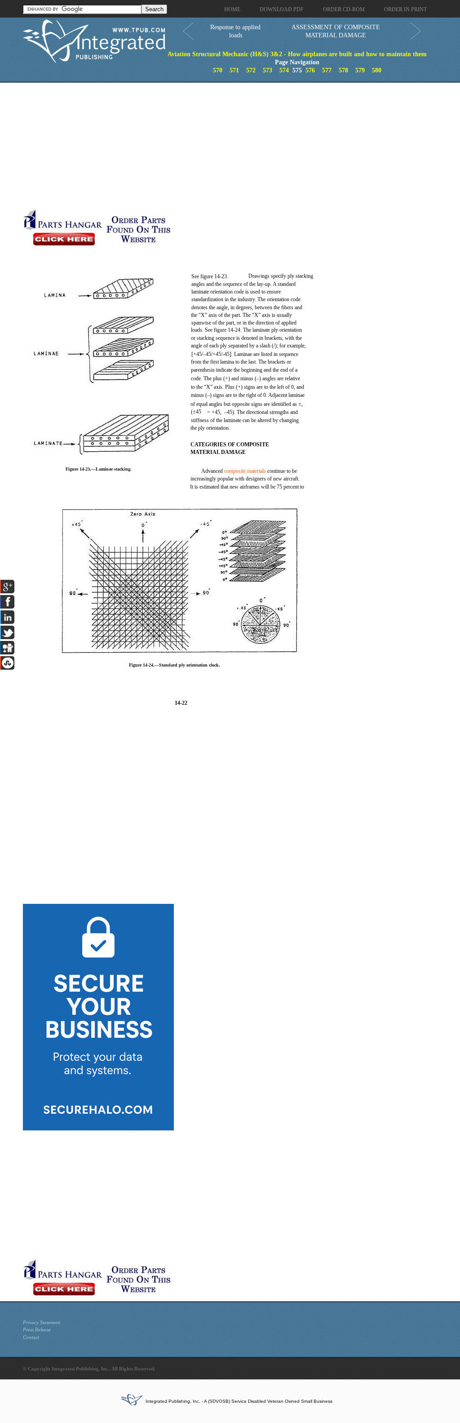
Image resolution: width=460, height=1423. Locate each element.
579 (360, 70)
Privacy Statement (41, 1322)
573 (267, 70)
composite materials (245, 471)
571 (234, 70)
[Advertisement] (214, 146)
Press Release (37, 1329)
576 (310, 70)
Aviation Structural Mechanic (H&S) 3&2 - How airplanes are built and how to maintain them (297, 54)
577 (327, 70)
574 (284, 70)
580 (376, 70)
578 (343, 70)
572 (251, 70)
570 (217, 70)
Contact (31, 1337)
